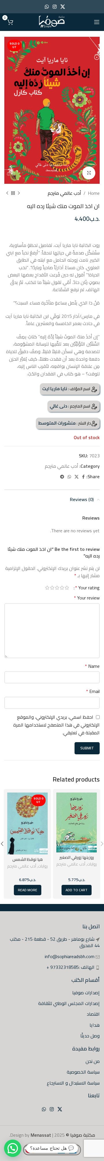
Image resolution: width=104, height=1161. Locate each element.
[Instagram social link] (54, 6)
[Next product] (7, 193)
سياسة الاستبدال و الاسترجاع (73, 1083)
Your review (87, 598)
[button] (12, 1148)
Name (92, 666)
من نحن (93, 1061)
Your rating (87, 587)
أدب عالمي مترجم (64, 193)
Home (94, 193)
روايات (92, 864)
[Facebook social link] (83, 477)
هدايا (95, 1025)
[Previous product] (19, 193)
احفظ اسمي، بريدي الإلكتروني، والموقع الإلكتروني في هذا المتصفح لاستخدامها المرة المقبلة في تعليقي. (56, 725)
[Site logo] (51, 21)
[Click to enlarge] (88, 172)
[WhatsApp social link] (47, 6)
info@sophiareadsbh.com (69, 956)
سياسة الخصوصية (83, 1072)
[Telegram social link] (62, 477)
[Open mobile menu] (97, 22)
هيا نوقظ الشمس (27, 859)
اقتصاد (93, 1014)
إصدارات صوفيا (86, 992)
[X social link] (63, 6)
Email (93, 691)
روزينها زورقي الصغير (77, 857)
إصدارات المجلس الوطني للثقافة (69, 1003)
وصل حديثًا (90, 1035)
